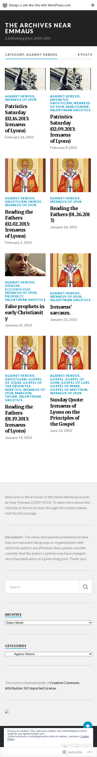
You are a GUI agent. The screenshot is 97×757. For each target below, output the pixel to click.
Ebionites (59, 100)
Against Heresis (20, 96)
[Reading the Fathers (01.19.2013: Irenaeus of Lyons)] (25, 353)
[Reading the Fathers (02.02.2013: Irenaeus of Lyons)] (25, 175)
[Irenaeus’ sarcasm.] (70, 270)
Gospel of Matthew (68, 390)
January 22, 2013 (63, 319)
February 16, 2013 (19, 137)
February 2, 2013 (18, 242)
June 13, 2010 (61, 430)
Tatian (11, 396)
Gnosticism (61, 103)
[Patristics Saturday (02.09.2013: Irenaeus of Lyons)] (70, 79)
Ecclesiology (17, 289)
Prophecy (14, 296)
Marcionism (77, 107)
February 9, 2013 (63, 147)
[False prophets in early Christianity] (25, 264)
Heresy (34, 201)
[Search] (85, 587)
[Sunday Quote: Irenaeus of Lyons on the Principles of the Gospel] (70, 353)
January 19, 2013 (18, 437)
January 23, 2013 (18, 325)
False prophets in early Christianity (24, 313)
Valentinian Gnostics (70, 110)
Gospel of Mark (65, 386)
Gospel (57, 379)
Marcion (23, 393)
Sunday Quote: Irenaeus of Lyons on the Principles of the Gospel (66, 412)
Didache (12, 286)
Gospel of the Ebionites (23, 384)
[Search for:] (48, 587)
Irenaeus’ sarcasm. (61, 310)
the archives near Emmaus (38, 28)
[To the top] (87, 725)
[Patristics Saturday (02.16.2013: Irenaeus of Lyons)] (25, 79)
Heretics (13, 390)
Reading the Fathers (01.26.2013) (70, 214)
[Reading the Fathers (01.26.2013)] (70, 175)
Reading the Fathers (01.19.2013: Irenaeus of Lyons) (19, 419)
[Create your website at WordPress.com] (48, 5)
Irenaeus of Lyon (21, 100)
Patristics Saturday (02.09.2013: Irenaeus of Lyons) (62, 129)
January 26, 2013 (63, 227)
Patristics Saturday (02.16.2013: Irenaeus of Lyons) (17, 118)
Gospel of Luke (75, 383)
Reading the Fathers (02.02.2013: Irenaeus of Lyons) (19, 224)
